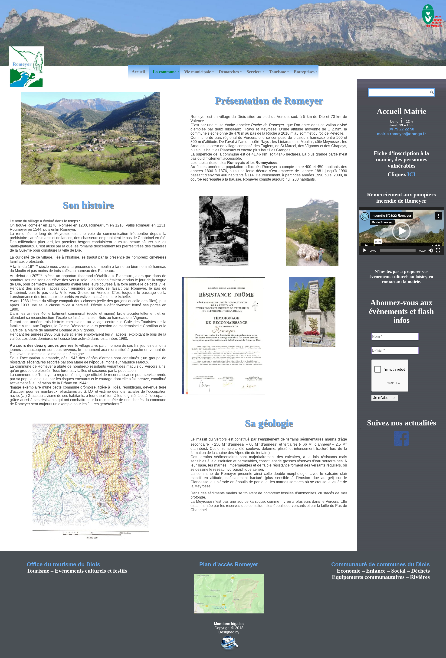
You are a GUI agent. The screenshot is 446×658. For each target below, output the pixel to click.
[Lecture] (364, 250)
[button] (401, 231)
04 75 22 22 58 (401, 129)
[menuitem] (138, 72)
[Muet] (430, 250)
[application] (401, 231)
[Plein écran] (438, 250)
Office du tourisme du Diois (63, 564)
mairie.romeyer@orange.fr (401, 134)
